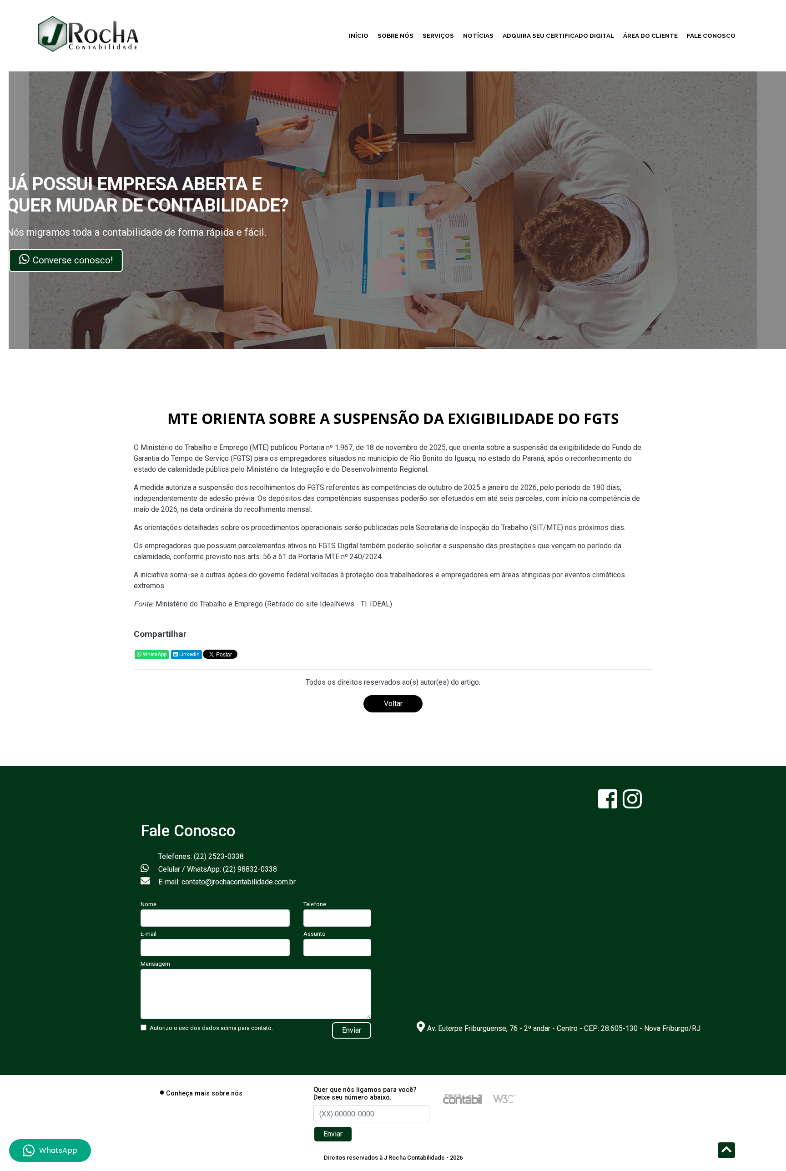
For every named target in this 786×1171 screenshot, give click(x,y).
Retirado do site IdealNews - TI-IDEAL (328, 604)
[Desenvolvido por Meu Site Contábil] (462, 1098)
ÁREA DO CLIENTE (650, 35)
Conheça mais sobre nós (204, 1093)
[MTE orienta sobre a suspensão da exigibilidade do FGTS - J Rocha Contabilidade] (88, 32)
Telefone (314, 904)
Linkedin (189, 654)
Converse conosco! (83, 260)
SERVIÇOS (438, 35)
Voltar (393, 703)
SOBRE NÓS (395, 35)
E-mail (148, 933)
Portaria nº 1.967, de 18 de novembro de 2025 (372, 447)
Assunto (314, 933)
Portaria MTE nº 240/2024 (340, 556)
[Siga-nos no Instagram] (632, 804)
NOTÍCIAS (478, 35)
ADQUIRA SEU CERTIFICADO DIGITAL (558, 35)
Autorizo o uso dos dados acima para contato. (211, 1028)
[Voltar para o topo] (726, 1151)
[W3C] (504, 1098)
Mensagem (155, 963)
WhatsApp (153, 654)
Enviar (351, 1030)
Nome (148, 904)
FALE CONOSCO (711, 35)
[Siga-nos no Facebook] (608, 804)
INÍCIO (358, 35)
